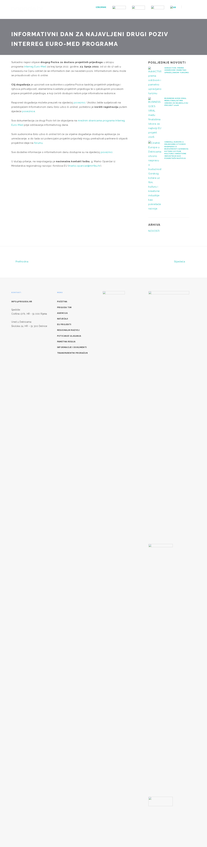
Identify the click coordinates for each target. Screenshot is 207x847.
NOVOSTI (153, 230)
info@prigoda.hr (21, 301)
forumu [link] (38, 142)
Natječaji (62, 319)
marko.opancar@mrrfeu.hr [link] (84, 165)
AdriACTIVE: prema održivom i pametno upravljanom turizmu (176, 70)
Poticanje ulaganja (69, 336)
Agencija (62, 313)
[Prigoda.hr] (27, 8)
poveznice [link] (28, 111)
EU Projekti (64, 324)
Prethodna (21, 261)
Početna (62, 301)
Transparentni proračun (72, 353)
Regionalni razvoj (68, 330)
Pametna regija (66, 342)
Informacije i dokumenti (72, 347)
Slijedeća (180, 261)
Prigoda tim (64, 307)
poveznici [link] (80, 102)
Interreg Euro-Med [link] (35, 66)
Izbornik (101, 7)
